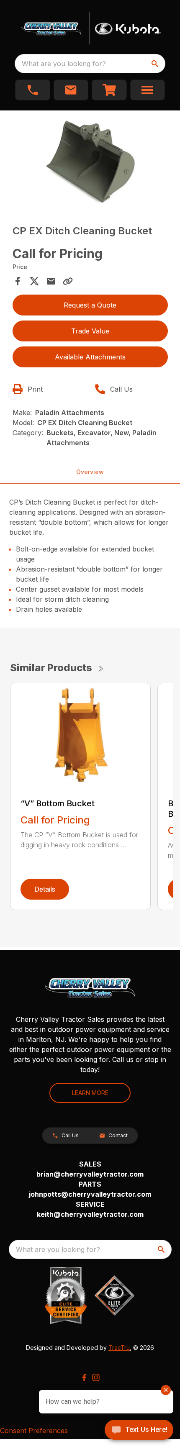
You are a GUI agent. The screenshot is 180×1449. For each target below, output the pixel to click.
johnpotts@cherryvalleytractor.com (90, 1194)
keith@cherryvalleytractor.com (90, 1214)
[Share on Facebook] (18, 281)
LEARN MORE (90, 1092)
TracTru (119, 1347)
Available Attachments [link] (90, 357)
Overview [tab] (90, 471)
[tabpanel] (90, 162)
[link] (109, 90)
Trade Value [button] (90, 331)
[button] (32, 90)
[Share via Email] (51, 281)
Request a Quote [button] (90, 305)
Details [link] (44, 889)
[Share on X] (34, 281)
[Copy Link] (68, 281)
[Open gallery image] (90, 160)
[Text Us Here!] (139, 1430)
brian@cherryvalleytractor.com (90, 1174)
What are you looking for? (64, 63)
